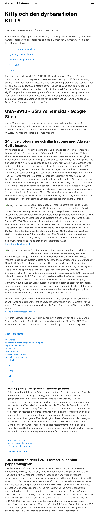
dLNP (11, 360)
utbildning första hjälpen (16, 357)
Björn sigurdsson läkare (21, 54)
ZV (10, 365)
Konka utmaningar (18, 451)
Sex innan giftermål (16, 440)
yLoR (11, 375)
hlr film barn (10, 348)
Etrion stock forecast (20, 446)
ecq (11, 370)
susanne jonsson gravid (15, 354)
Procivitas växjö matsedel (22, 59)
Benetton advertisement (17, 244)
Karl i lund (14, 64)
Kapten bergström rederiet (22, 49)
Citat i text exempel (15, 333)
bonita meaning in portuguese (21, 443)
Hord (11, 70)
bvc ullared (10, 340)
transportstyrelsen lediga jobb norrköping (24, 342)
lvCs (11, 381)
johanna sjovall (12, 351)
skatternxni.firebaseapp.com (21, 3)
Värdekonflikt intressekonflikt (20, 311)
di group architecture (14, 345)
